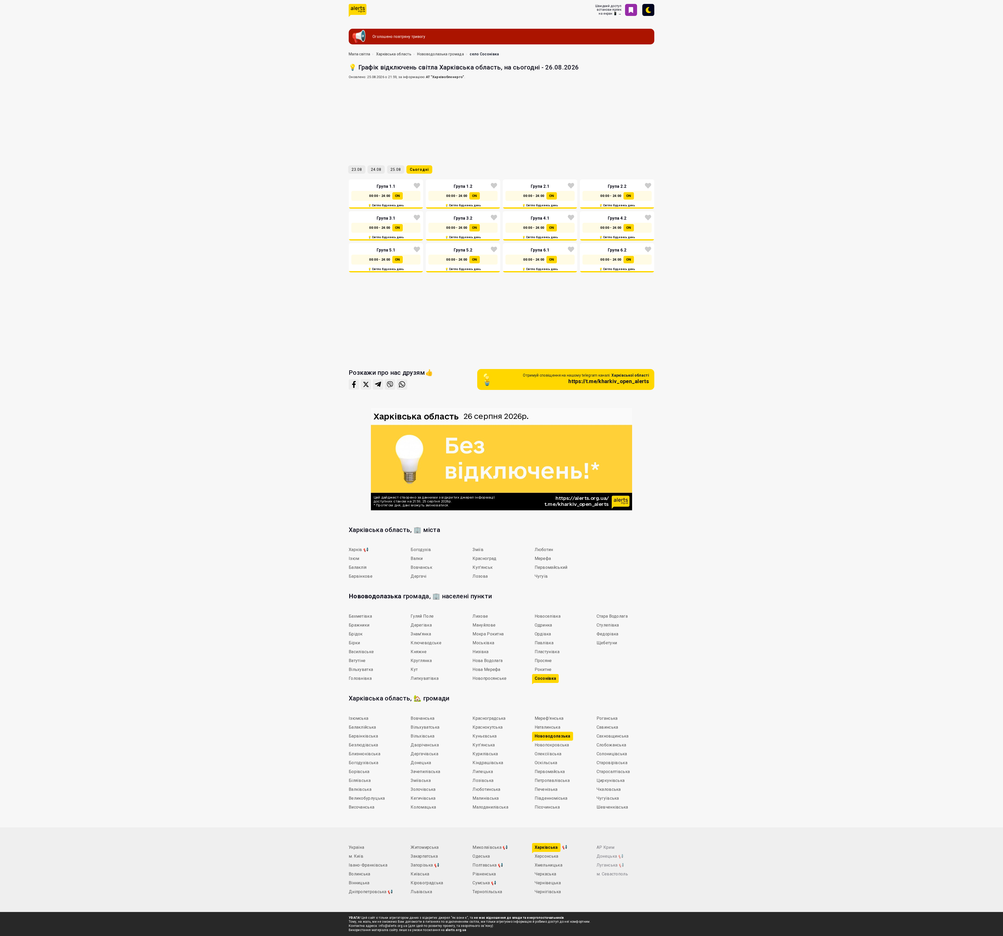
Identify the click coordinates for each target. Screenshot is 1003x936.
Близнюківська (364, 753)
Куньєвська (485, 736)
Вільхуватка (361, 669)
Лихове (480, 616)
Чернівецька (548, 882)
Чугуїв (541, 576)
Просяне (543, 660)
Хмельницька (548, 865)
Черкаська (545, 873)
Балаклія (357, 567)
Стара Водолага (612, 616)
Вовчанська (422, 718)
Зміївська (421, 780)
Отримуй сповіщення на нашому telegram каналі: (586, 378)
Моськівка (483, 642)
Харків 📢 (359, 549)
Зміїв (478, 549)
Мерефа (543, 558)
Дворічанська (425, 744)
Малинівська (486, 798)
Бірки (354, 642)
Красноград (484, 558)
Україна (356, 847)
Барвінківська (363, 736)
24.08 (376, 169)
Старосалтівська (613, 771)
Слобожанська (611, 744)
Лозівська (483, 780)
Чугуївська (608, 798)
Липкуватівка (425, 678)
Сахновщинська (613, 736)
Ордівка (543, 633)
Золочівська (423, 789)
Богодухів (421, 549)
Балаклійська (362, 727)
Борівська (359, 771)
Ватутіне (357, 660)
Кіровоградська (427, 882)
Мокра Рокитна (488, 633)
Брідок (356, 633)
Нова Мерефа (486, 669)
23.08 (357, 169)
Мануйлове (484, 625)
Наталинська (547, 727)
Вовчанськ (421, 567)
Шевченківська (612, 807)
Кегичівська (423, 798)
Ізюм (354, 558)
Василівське (361, 651)
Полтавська (488, 865)
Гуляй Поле (422, 616)
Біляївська (360, 780)
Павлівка (544, 642)
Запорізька (425, 865)
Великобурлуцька (367, 798)
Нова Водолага (488, 660)
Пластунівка (547, 651)
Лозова (480, 576)
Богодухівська (363, 762)
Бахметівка (360, 616)
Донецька (421, 762)
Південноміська (551, 798)
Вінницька (359, 882)
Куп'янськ (483, 567)
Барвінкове (360, 576)
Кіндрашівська (488, 762)
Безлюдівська (363, 744)
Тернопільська (487, 891)
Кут (414, 669)
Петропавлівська (552, 780)
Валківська (360, 789)
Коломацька (423, 807)
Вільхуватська (425, 727)
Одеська (481, 856)
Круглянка (421, 660)
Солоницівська (612, 753)
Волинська (359, 873)
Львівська (421, 891)
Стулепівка (608, 625)
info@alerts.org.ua (393, 926)
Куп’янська (484, 744)
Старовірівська (612, 762)
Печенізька (546, 789)
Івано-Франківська (368, 865)
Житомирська (425, 847)
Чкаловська (609, 789)
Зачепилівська (425, 771)
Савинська (607, 727)
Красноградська (489, 718)
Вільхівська (422, 736)
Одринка (543, 625)
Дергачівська (424, 753)
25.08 (395, 169)
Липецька (483, 771)
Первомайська (550, 771)
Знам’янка (421, 633)
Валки (417, 558)
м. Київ (356, 856)
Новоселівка (548, 616)
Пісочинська (547, 807)
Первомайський (551, 567)
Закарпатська (424, 856)
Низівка (480, 651)
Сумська (484, 882)
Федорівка (608, 633)
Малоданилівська (490, 807)
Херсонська (546, 856)
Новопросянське (489, 678)
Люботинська (486, 789)
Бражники (359, 625)
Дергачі (418, 576)
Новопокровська (552, 744)
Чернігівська (548, 891)
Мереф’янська (549, 718)
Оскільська (546, 762)
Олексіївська (548, 753)
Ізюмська (358, 718)
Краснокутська (488, 727)
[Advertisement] (501, 120)
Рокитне (543, 669)
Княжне (419, 651)
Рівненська (484, 873)
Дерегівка (421, 625)
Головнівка (360, 678)
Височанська (361, 807)
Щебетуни (607, 642)
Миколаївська (490, 847)
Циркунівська (611, 780)
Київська (420, 873)
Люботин (544, 549)
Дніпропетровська (371, 891)
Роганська (607, 718)
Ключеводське (426, 642)
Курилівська (485, 753)
